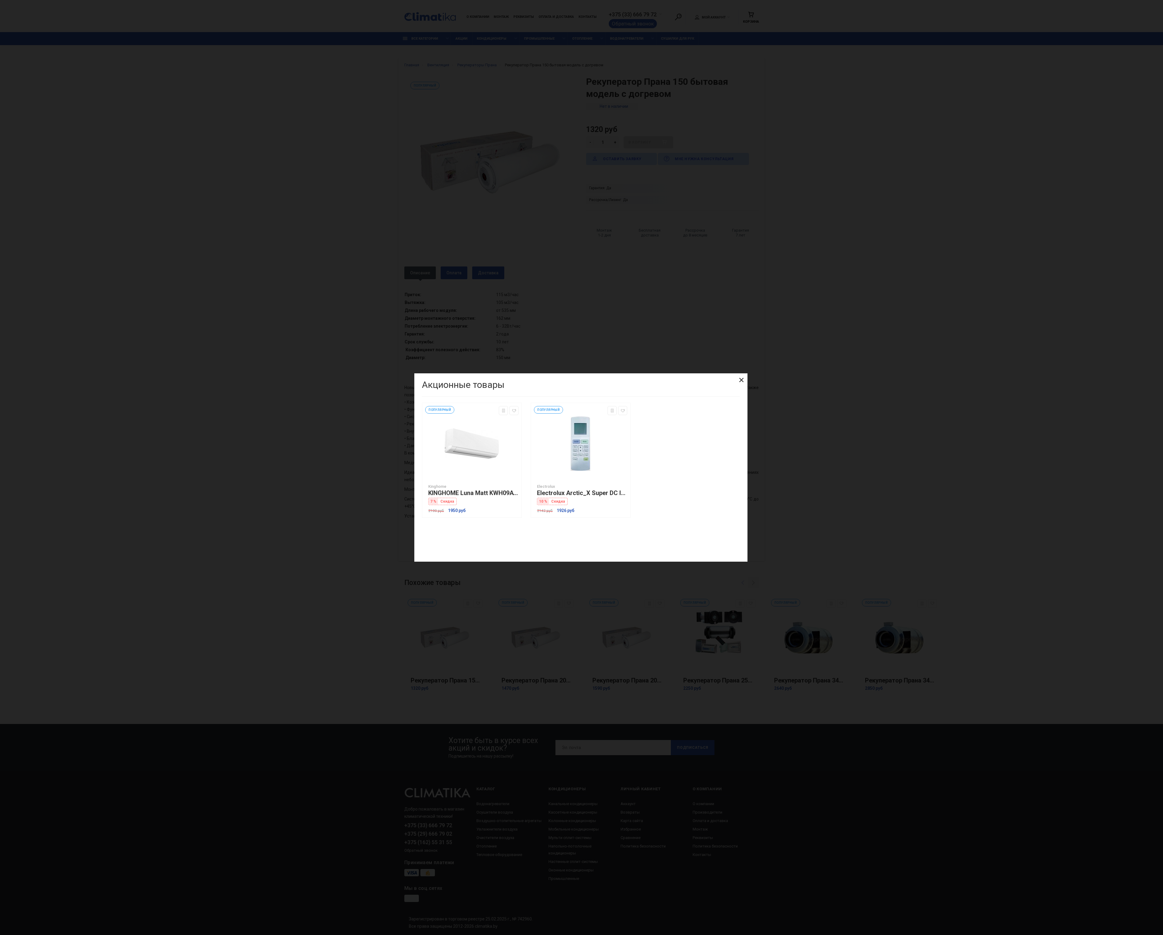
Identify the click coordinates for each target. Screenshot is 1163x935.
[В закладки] (514, 410)
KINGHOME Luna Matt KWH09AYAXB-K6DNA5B (473, 493)
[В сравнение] (503, 410)
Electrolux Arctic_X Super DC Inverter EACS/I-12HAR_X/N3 (582, 493)
